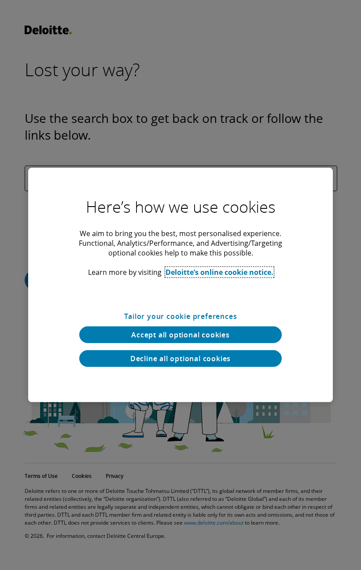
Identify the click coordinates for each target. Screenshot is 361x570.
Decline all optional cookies (180, 358)
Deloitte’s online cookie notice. (219, 272)
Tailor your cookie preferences (180, 316)
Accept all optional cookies (180, 335)
